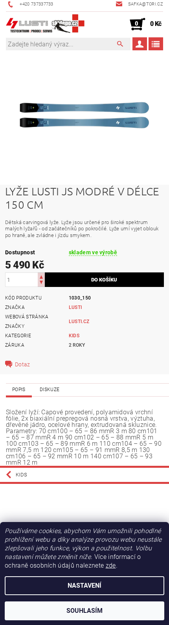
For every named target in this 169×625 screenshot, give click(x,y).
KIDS (74, 335)
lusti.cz (79, 321)
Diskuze (49, 389)
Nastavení (84, 585)
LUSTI (75, 307)
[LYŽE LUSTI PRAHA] (45, 24)
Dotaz (22, 364)
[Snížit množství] (41, 283)
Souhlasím (84, 610)
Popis (19, 389)
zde (111, 565)
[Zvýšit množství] (41, 276)
